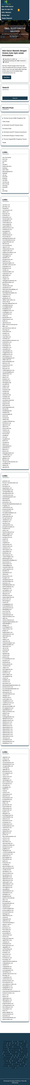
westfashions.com (7, 342)
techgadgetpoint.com (7, 604)
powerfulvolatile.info (7, 414)
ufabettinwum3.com (7, 725)
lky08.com (5, 321)
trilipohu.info (5, 465)
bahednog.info (5, 498)
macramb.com (6, 335)
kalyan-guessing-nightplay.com (10, 289)
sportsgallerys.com (7, 590)
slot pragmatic (16, 1046)
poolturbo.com (6, 379)
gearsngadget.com (7, 857)
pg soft (5, 1046)
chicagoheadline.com (7, 766)
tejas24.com (5, 377)
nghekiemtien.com (7, 373)
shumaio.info (5, 417)
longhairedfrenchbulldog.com (9, 560)
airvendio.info (5, 384)
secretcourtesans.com (8, 762)
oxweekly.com (6, 338)
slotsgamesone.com (7, 259)
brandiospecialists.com (8, 271)
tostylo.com (5, 541)
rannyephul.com (6, 349)
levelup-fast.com (6, 862)
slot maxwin (13, 1052)
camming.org (5, 767)
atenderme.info (6, 402)
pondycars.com (6, 956)
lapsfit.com (5, 861)
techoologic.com (6, 959)
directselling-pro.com (7, 1007)
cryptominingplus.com (7, 556)
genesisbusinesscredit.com (9, 328)
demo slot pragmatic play (15, 1048)
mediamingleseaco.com (8, 370)
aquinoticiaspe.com (7, 558)
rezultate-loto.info (6, 869)
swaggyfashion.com (7, 352)
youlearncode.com (7, 810)
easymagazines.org (7, 669)
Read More (7, 78)
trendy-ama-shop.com (8, 938)
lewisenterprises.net (7, 797)
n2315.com (5, 315)
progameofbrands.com (8, 241)
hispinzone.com (6, 261)
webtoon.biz (5, 574)
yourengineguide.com (7, 970)
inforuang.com (6, 329)
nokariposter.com (6, 287)
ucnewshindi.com (6, 511)
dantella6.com (5, 257)
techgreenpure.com (7, 824)
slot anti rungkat (22, 1045)
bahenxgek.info (6, 500)
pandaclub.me (5, 447)
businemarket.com (7, 563)
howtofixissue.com (7, 229)
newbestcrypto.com (7, 546)
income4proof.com (7, 783)
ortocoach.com (6, 681)
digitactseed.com (6, 833)
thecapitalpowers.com (7, 708)
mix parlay (13, 1062)
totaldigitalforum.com (7, 987)
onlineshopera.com (7, 794)
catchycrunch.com (7, 776)
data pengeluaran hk (7, 171)
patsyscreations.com (7, 781)
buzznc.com (5, 994)
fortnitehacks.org (6, 423)
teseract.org (5, 936)
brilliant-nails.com (6, 359)
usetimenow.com (6, 294)
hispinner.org (5, 284)
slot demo (4, 164)
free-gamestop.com (7, 518)
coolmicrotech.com (7, 979)
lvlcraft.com (5, 834)
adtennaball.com (6, 275)
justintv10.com (6, 366)
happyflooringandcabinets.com (10, 621)
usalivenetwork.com (7, 507)
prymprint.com (6, 660)
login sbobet (20, 1062)
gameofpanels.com (7, 291)
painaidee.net (5, 570)
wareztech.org (6, 523)
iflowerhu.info (5, 460)
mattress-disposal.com (8, 620)
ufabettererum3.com (7, 718)
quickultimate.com (7, 690)
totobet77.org (5, 715)
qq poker (23, 1064)
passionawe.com (6, 683)
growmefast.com (6, 613)
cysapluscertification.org (8, 421)
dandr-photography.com (8, 361)
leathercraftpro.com (7, 674)
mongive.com (5, 278)
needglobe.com (6, 679)
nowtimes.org (5, 430)
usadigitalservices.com (8, 310)
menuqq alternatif (7, 1041)
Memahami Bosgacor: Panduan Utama (13, 135)
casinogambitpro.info (7, 491)
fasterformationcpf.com (8, 532)
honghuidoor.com (6, 266)
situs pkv (15, 1041)
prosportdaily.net (6, 933)
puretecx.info (5, 387)
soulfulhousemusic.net (8, 702)
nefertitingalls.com (6, 780)
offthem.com (5, 212)
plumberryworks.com (7, 687)
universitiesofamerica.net (8, 240)
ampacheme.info (6, 395)
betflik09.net (5, 788)
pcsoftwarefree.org (7, 799)
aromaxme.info (6, 398)
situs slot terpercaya (14, 1050)
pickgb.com (5, 630)
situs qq (4, 175)
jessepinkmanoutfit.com (8, 526)
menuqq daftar (6, 1053)
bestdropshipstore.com (8, 825)
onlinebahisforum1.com (8, 764)
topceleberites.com (7, 875)
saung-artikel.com (6, 551)
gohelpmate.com (6, 298)
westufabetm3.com (7, 739)
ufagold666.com (6, 947)
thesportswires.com (7, 576)
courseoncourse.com (7, 495)
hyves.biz (4, 437)
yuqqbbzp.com (6, 848)
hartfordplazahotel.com (8, 453)
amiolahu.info (5, 393)
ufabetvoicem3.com (7, 885)
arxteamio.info (5, 655)
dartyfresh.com (6, 796)
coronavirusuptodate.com (8, 852)
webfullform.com (6, 233)
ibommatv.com (6, 213)
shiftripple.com (6, 695)
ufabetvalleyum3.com (7, 736)
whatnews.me (5, 926)
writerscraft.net (6, 301)
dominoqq (4, 185)
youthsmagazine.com (7, 569)
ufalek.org (4, 618)
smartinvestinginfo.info (8, 908)
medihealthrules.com (7, 963)
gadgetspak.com (6, 855)
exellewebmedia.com (7, 516)
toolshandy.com (6, 344)
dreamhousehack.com (8, 980)
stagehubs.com (6, 757)
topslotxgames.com (7, 254)
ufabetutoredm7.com (7, 734)
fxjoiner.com (5, 996)
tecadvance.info (6, 389)
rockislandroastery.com (8, 1005)
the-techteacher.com (7, 982)
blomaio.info (5, 409)
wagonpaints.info (6, 919)
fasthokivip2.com (6, 553)
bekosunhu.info (6, 405)
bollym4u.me (5, 444)
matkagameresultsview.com (9, 280)
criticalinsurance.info (7, 285)
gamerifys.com (6, 206)
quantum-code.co (6, 924)
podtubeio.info (5, 412)
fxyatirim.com (5, 811)
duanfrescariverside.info (8, 898)
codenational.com (6, 1001)
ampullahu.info (6, 396)
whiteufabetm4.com (7, 892)
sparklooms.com (6, 704)
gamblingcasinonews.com (8, 238)
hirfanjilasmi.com (6, 671)
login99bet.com (6, 760)
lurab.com (4, 1010)
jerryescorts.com (6, 599)
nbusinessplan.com (7, 219)
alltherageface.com (7, 1000)
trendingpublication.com (8, 716)
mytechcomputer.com (7, 1014)
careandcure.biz (6, 665)
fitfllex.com (5, 326)
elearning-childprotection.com (9, 303)
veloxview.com (6, 738)
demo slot (4, 159)
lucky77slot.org (6, 611)
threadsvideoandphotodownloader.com (12, 504)
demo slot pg (5, 183)
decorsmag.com (6, 236)
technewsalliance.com (8, 910)
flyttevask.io (5, 449)
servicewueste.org (7, 245)
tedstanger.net (5, 913)
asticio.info (5, 651)
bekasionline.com (6, 217)
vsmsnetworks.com (7, 210)
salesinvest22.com (7, 935)
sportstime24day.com (7, 581)
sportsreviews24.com (7, 607)
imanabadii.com (6, 463)
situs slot (6, 1052)
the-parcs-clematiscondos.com (10, 482)
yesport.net (5, 539)
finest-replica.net (6, 929)
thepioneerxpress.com (8, 227)
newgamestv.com (6, 588)
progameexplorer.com (7, 1003)
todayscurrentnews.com (8, 711)
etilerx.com (5, 899)
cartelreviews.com (7, 827)
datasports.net (6, 593)
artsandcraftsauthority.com (9, 1017)
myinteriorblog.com (7, 949)
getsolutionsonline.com (8, 282)
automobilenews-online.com (9, 984)
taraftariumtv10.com (7, 354)
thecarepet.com (6, 486)
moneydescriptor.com (7, 567)
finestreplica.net (6, 901)
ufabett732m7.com (7, 940)
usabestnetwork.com (7, 525)
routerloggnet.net (6, 256)
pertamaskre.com (6, 502)
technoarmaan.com (7, 989)
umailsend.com (6, 528)
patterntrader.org (6, 636)
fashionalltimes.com (7, 986)
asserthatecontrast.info (8, 400)
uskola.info (5, 917)
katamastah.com (6, 646)
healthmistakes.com (7, 632)
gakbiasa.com (5, 458)
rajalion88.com (6, 769)
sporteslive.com (6, 583)
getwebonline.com (6, 317)
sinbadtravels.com (7, 519)
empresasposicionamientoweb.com (11, 991)
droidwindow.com (6, 943)
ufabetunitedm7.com (7, 729)
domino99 (4, 176)
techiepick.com (6, 952)
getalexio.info (5, 657)
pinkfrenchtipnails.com (8, 586)
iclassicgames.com (7, 549)
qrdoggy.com (5, 625)
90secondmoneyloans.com (9, 836)
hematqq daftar (23, 1053)
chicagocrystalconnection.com (10, 461)
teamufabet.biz (6, 231)
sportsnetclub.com (7, 544)
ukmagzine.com (6, 521)
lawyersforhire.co (6, 562)
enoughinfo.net (6, 439)
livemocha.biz (5, 433)
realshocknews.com (7, 628)
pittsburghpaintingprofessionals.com (11, 685)
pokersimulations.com (7, 866)
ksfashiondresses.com (8, 634)
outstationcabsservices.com (9, 973)
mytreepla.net (5, 864)
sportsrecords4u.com (7, 873)
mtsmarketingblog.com (8, 372)
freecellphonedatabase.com (9, 512)
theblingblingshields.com (8, 584)
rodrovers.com (6, 840)
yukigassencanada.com (8, 845)
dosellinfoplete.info (7, 410)
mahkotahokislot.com (7, 614)
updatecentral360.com (8, 644)
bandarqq (4, 168)
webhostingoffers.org (7, 817)
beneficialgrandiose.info (8, 407)
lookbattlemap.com (7, 535)
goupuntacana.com (7, 771)
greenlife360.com (6, 220)
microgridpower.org (7, 676)
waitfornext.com (6, 920)
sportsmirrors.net (6, 592)
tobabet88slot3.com (7, 709)
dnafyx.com (5, 803)
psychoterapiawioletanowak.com (10, 688)
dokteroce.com (6, 363)
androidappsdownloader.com (9, 292)
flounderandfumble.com (8, 903)
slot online (4, 180)
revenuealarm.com (7, 1008)
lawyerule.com (6, 368)
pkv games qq (16, 1064)
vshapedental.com (7, 966)
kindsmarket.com (6, 331)
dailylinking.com (6, 801)
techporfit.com (6, 215)
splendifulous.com (6, 871)
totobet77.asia (5, 713)
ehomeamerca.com (7, 820)
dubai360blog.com (7, 609)
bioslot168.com (6, 1015)
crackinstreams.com (7, 854)
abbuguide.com (6, 813)
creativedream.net (6, 314)
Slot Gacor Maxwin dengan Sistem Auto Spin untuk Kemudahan (14, 53)
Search (5, 87)
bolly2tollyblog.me (6, 446)
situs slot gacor (14, 1045)
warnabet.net (5, 442)
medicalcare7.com (7, 273)
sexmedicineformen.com (8, 694)
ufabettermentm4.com (7, 720)
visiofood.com (5, 942)
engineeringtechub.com (8, 597)
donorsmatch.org (6, 428)
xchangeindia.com (7, 977)
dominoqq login (6, 1059)
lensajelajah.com (6, 787)
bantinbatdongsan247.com (9, 496)
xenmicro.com (6, 792)
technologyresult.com (7, 815)
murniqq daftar (14, 1053)
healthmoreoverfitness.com (9, 252)
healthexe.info (5, 386)
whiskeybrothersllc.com (8, 741)
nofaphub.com (6, 778)
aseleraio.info (5, 650)
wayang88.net (5, 889)
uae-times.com (6, 205)
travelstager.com (6, 345)
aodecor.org (5, 426)
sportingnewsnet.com (7, 579)
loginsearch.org (6, 424)
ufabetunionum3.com (7, 878)
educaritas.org (6, 785)
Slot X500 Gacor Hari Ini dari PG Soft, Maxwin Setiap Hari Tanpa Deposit (7, 12)
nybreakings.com (6, 971)
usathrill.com (5, 964)
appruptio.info (5, 467)
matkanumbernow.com (8, 249)
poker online (5, 169)
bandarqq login (8, 1055)
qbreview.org (5, 243)
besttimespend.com (7, 664)
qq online (4, 161)
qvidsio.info (5, 416)
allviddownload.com (7, 234)
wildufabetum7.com (7, 743)
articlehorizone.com (7, 847)
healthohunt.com (6, 905)
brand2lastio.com (6, 308)
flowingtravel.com (6, 268)
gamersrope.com (6, 514)
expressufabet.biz (6, 224)
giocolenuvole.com (7, 804)
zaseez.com (5, 774)
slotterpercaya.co (6, 697)
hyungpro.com (6, 577)
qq (3, 189)
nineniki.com (5, 270)
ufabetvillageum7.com (7, 883)
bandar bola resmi (6, 166)
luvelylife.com (5, 333)
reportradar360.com (7, 351)
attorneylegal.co (6, 600)
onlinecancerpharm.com (8, 616)
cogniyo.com (5, 667)
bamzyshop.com (6, 954)
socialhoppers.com (7, 312)
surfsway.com (5, 829)
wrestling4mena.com (7, 305)
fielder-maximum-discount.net (9, 324)
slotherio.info (5, 419)
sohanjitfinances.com (7, 701)
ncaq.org (4, 790)
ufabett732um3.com (7, 915)
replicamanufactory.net (8, 868)
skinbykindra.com (6, 998)
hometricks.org (6, 672)
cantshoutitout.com (7, 222)
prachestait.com (6, 380)
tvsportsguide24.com (7, 606)
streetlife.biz (5, 435)
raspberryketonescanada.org (9, 961)
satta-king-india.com (7, 843)
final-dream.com (6, 928)
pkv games (21, 1041)
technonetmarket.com (7, 912)
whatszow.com (6, 818)
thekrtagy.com (6, 975)
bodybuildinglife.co (7, 623)
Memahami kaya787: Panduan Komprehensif (15, 132)
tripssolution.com (6, 841)
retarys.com (5, 530)
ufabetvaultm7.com (7, 882)
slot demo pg (5, 182)
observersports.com (7, 555)
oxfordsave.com (6, 548)
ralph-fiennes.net (6, 322)
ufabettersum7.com (7, 722)
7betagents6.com (6, 850)
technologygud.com (7, 627)
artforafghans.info (6, 382)
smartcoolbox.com (7, 699)
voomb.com (5, 602)
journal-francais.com (7, 365)
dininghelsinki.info (6, 896)
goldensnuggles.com (7, 533)
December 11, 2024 (10, 59)
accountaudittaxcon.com (8, 658)
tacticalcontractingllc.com (8, 706)
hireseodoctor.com (7, 859)
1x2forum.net (5, 759)
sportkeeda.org (6, 662)
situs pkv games (15, 1059)
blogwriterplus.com (7, 488)
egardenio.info (5, 653)
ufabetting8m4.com (7, 876)
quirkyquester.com (7, 692)
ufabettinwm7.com (7, 724)
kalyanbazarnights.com (8, 263)
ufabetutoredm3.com (7, 732)
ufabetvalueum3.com (7, 880)
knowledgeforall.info (7, 307)
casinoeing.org (6, 432)
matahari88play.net (7, 565)
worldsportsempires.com (8, 643)
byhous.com (5, 451)
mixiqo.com (5, 678)
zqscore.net (5, 648)
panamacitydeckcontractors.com (10, 340)
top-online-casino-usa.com (9, 264)
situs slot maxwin (6, 157)
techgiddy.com (6, 505)
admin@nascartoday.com (10, 60)
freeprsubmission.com (8, 945)
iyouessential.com (6, 806)
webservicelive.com (7, 1019)
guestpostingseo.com (7, 489)
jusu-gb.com (5, 484)
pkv (3, 162)
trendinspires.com (6, 347)
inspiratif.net (5, 208)
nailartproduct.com (7, 831)
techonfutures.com (7, 957)
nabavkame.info (6, 456)
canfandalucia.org (6, 968)
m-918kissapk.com (7, 454)
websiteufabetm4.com (7, 891)
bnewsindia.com (6, 950)
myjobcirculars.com (7, 250)
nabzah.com (5, 277)
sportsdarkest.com (7, 572)
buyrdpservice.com (7, 537)
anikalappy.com (6, 894)
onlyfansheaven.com (7, 319)
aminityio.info (5, 391)
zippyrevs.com (6, 247)
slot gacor (9, 1046)
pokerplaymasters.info (8, 493)
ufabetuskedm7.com (7, 731)
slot (8, 1045)
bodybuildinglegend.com (8, 358)
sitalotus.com (5, 639)
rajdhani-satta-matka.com (8, 300)
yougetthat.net (5, 542)
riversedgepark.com (7, 773)
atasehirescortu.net (7, 595)
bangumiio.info (6, 403)
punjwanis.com (6, 481)
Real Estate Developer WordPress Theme (14, 1081)
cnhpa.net (4, 637)
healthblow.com (6, 296)
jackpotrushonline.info (7, 509)
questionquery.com (7, 356)
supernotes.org (6, 641)
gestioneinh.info (6, 931)
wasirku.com (5, 375)
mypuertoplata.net (6, 226)
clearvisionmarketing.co (8, 922)
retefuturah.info (6, 906)
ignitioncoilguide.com (7, 1012)
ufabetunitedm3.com (7, 727)
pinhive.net (5, 440)
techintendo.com (6, 822)
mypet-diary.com (6, 337)
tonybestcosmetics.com (8, 993)
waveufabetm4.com (7, 887)
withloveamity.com (7, 808)
